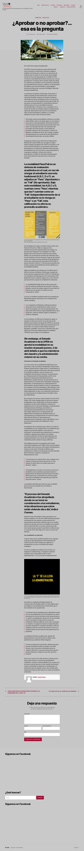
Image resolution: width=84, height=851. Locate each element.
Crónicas (73, 5)
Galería (55, 7)
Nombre (26, 726)
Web (25, 732)
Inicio (38, 5)
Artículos (53, 5)
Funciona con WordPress (17, 847)
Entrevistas (59, 5)
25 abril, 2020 (42, 34)
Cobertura (62, 7)
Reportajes (66, 5)
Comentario (27, 713)
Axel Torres (32, 34)
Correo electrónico (47, 726)
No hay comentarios (53, 34)
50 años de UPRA (71, 7)
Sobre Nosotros (45, 5)
